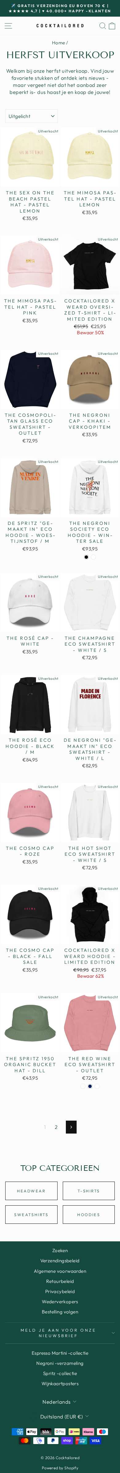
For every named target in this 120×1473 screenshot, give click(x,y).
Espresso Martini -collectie (60, 1353)
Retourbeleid (60, 1281)
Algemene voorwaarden (60, 1271)
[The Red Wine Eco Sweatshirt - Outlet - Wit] (97, 1086)
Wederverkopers (60, 1302)
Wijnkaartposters (60, 1383)
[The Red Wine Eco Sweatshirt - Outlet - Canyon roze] (83, 1086)
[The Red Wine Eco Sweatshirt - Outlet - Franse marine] (90, 1086)
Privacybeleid (60, 1291)
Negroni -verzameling (59, 1363)
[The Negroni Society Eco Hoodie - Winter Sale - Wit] (93, 557)
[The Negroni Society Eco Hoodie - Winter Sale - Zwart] (86, 557)
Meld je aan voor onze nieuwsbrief (58, 1333)
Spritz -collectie (60, 1373)
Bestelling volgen (60, 1312)
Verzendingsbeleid (59, 1261)
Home (58, 43)
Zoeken (60, 1250)
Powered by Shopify (60, 1467)
